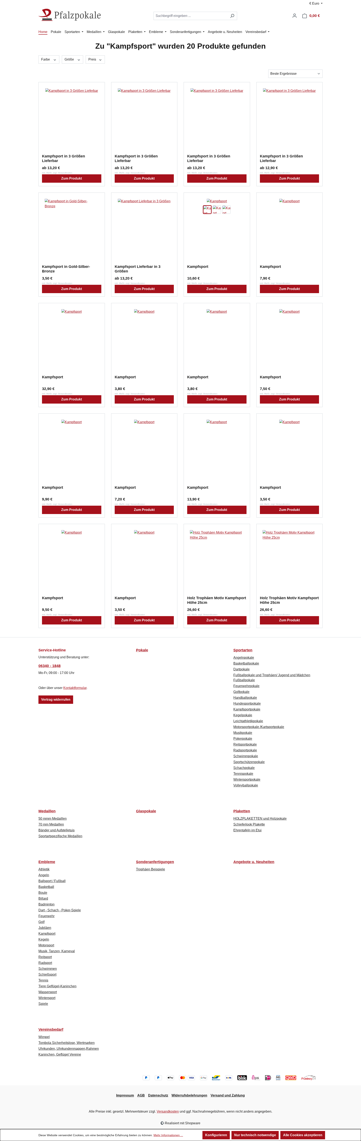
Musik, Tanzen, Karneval (56, 951)
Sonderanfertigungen (155, 862)
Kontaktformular (74, 688)
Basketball (46, 887)
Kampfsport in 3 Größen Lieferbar (63, 158)
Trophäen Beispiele (150, 869)
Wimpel (44, 1037)
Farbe (46, 59)
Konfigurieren (216, 1135)
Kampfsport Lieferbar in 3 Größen (137, 269)
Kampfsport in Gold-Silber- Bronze (66, 269)
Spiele (43, 1003)
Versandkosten (168, 1111)
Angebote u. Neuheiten (253, 862)
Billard (43, 898)
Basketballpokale (246, 663)
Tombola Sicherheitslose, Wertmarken (66, 1043)
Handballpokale (245, 697)
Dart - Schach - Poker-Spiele (59, 910)
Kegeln (43, 939)
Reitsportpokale (245, 744)
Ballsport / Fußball (52, 881)
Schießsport (47, 974)
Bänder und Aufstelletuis (56, 830)
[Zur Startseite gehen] (69, 15)
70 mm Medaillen (51, 824)
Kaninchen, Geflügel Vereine (59, 1054)
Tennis (43, 980)
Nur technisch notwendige (255, 1135)
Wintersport (46, 998)
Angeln (43, 875)
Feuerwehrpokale (246, 686)
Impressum (125, 1095)
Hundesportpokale (247, 703)
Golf (41, 922)
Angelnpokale (243, 657)
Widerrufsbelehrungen (189, 1095)
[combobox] (191, 16)
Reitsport (45, 957)
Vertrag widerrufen (55, 699)
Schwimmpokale (245, 756)
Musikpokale (242, 732)
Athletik (44, 869)
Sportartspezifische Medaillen (60, 836)
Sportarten (242, 650)
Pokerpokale (242, 738)
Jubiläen (44, 928)
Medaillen (47, 811)
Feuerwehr (46, 916)
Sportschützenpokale (249, 762)
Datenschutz (158, 1095)
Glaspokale (146, 811)
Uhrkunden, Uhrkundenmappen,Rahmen (68, 1048)
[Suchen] (232, 16)
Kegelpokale (242, 715)
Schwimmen (47, 968)
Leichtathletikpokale (248, 721)
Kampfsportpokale (246, 709)
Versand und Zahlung (228, 1095)
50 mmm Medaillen (52, 818)
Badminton (46, 904)
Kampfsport (197, 267)
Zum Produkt (71, 178)
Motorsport (46, 945)
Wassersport (47, 992)
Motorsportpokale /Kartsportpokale (258, 727)
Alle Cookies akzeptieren (302, 1135)
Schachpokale (244, 768)
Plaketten (241, 811)
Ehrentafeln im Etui (247, 830)
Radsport (45, 963)
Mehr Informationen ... (168, 1135)
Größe (70, 59)
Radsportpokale (245, 750)
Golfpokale (241, 692)
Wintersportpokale (246, 779)
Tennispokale (243, 773)
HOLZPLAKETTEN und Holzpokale (260, 818)
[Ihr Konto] (295, 15)
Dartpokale (241, 669)
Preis (92, 59)
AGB (141, 1095)
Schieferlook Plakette (249, 824)
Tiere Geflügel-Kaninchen (57, 986)
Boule (42, 892)
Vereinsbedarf (50, 1029)
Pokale (142, 650)
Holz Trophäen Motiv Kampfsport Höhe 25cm (216, 600)
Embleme (46, 862)
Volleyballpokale (245, 785)
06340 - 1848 (49, 666)
